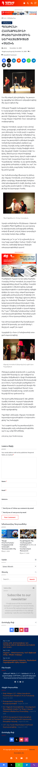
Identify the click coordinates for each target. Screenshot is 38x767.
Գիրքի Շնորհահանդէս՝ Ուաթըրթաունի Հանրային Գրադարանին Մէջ (9, 545)
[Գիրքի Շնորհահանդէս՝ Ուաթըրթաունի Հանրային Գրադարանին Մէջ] (10, 534)
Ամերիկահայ (11, 18)
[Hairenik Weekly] (8, 3)
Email (4, 490)
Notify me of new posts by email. (15, 512)
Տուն (4, 18)
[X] (17, 682)
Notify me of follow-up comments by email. (18, 508)
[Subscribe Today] (19, 265)
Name (4, 481)
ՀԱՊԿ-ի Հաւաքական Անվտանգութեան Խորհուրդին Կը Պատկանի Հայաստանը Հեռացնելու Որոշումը (17, 719)
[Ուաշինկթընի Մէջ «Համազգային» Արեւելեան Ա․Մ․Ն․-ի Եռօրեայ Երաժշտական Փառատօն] (28, 534)
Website (4, 499)
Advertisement (19, 252)
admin (5, 48)
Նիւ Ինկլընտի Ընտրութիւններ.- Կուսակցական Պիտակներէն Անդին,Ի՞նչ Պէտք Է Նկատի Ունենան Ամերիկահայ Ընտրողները (19, 709)
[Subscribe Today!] (19, 13)
